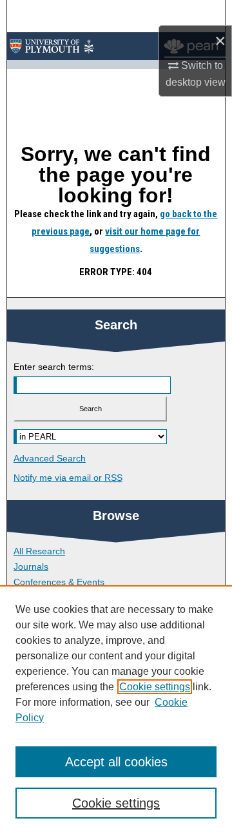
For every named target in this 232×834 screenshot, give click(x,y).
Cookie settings (154, 686)
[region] (116, 709)
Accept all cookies (116, 762)
